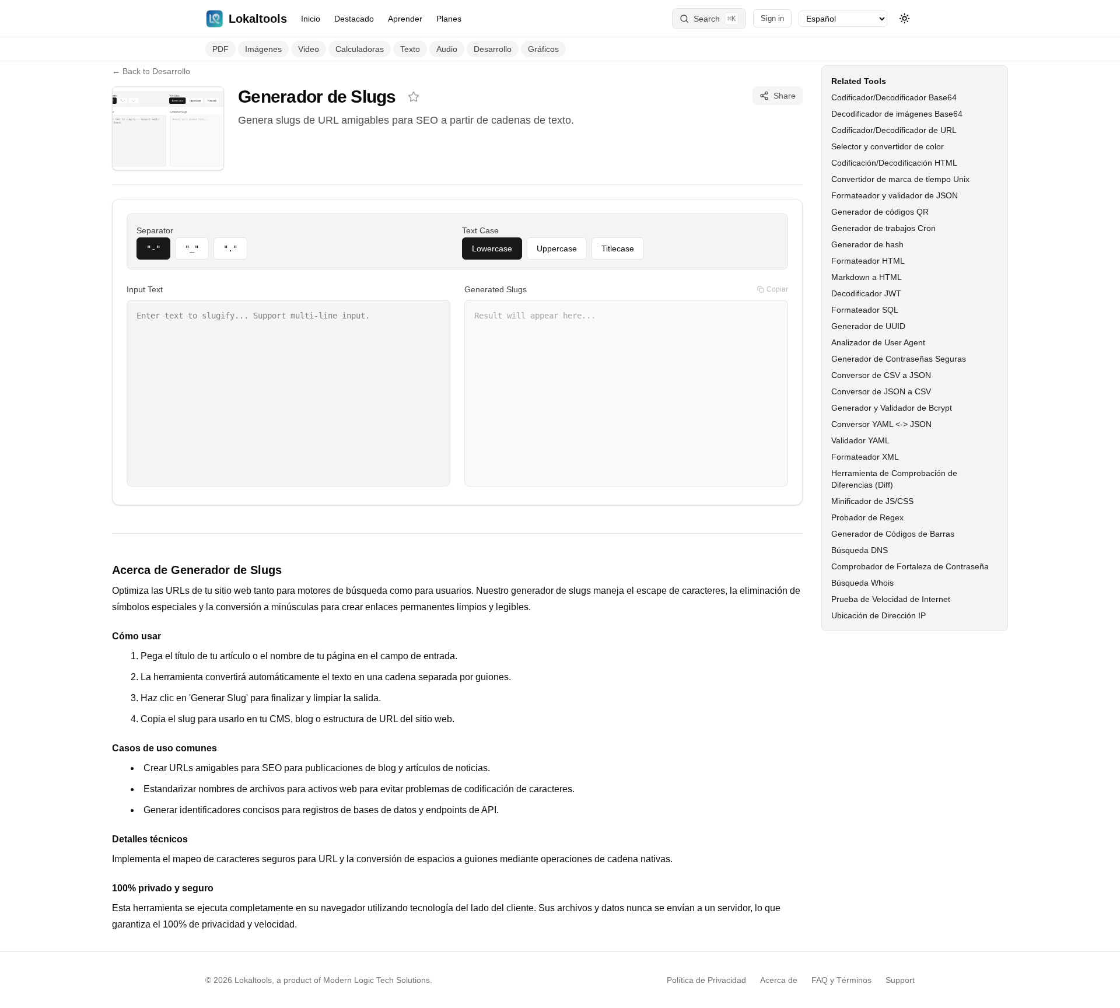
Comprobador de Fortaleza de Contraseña (910, 566)
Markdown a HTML (866, 277)
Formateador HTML (868, 260)
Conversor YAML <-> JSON (881, 424)
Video (308, 49)
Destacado (354, 18)
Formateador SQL (864, 309)
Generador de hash (867, 244)
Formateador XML (865, 456)
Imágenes (263, 49)
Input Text (145, 289)
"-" (153, 248)
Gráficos (543, 49)
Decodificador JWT (866, 293)
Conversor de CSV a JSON (881, 375)
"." (230, 248)
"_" (192, 248)
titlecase (617, 248)
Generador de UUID (868, 326)
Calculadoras (359, 49)
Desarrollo (493, 49)
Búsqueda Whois (862, 582)
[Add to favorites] (413, 96)
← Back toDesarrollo (151, 71)
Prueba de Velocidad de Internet (890, 599)
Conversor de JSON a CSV (881, 391)
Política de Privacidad (706, 980)
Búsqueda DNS (859, 550)
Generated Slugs (495, 289)
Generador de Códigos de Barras (892, 533)
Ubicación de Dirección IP (878, 615)
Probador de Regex (867, 517)
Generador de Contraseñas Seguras (898, 358)
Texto (410, 49)
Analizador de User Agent (878, 342)
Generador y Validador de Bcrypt (891, 407)
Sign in (772, 18)
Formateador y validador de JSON (894, 195)
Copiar (777, 289)
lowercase (492, 248)
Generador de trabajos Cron (883, 228)
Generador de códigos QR (880, 211)
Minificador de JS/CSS (872, 501)
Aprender (405, 18)
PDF (220, 49)
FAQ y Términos (841, 980)
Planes (448, 18)
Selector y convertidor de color (887, 146)
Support (900, 980)
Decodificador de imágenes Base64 (897, 113)
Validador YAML (860, 440)
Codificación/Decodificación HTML (894, 162)
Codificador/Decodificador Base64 (894, 97)
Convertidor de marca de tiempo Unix (900, 179)
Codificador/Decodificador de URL (894, 130)
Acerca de (778, 980)
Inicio (310, 18)
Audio (446, 49)
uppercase (557, 248)
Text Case (480, 230)
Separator (154, 230)
